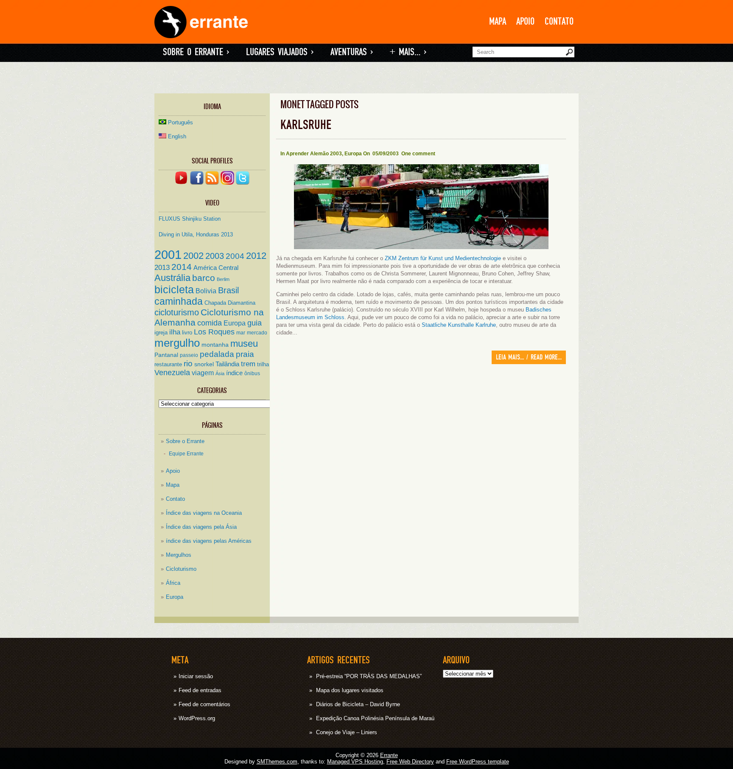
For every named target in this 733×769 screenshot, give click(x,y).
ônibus (252, 373)
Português (180, 122)
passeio (189, 355)
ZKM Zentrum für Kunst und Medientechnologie (443, 258)
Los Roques (214, 332)
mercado (257, 332)
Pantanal (166, 355)
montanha (215, 345)
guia (254, 323)
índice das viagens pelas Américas (209, 541)
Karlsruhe (305, 125)
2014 (181, 267)
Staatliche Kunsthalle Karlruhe (458, 325)
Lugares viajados (279, 52)
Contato (559, 21)
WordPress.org (197, 718)
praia (245, 354)
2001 (168, 254)
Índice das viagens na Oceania (204, 513)
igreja (161, 332)
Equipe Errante (186, 453)
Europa (235, 323)
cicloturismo (176, 312)
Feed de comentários (204, 704)
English (177, 136)
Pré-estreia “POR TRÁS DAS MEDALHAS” (369, 676)
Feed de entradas (200, 690)
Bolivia (206, 291)
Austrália (172, 277)
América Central (215, 267)
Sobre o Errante (196, 52)
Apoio (525, 21)
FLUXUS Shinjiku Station (190, 219)
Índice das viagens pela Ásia (201, 527)
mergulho (177, 343)
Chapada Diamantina (229, 303)
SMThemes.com (277, 761)
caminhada (178, 301)
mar (240, 332)
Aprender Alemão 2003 (314, 154)
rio (188, 363)
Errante (389, 755)
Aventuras (351, 52)
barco (203, 278)
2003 (214, 256)
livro (187, 332)
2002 (193, 255)
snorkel (204, 364)
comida (209, 323)
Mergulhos (178, 555)
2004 (235, 256)
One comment (418, 154)
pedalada (217, 354)
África (173, 583)
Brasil (228, 290)
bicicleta (174, 289)
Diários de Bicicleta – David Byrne (358, 704)
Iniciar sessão (196, 676)
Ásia (219, 373)
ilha (174, 332)
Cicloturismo (181, 569)
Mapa (497, 21)
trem (248, 363)
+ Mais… (408, 52)
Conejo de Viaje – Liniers (346, 732)
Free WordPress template (477, 761)
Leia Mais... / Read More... (529, 357)
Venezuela (172, 372)
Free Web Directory (410, 761)
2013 (162, 267)
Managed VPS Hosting (355, 761)
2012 (256, 255)
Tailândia (227, 364)
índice (234, 373)
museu (244, 343)
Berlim (223, 279)
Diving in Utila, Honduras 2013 (196, 234)
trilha (263, 364)
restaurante (168, 364)
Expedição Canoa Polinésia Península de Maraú (375, 718)
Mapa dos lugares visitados (349, 690)
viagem (203, 372)
